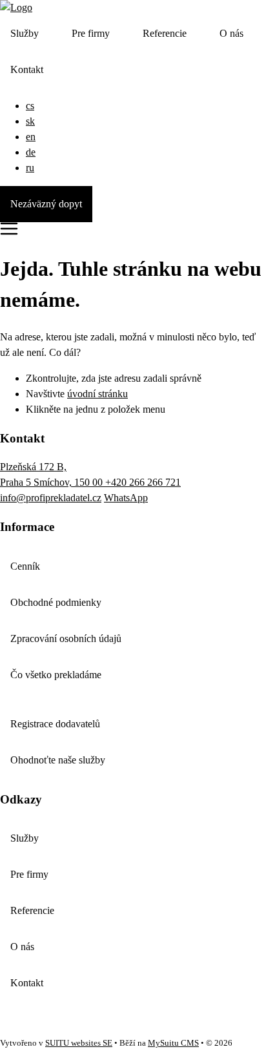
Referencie (165, 33)
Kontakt (26, 69)
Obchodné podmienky (55, 602)
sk (30, 121)
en (31, 136)
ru (30, 167)
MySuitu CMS (173, 1043)
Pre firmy (91, 33)
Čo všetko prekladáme (55, 674)
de (31, 152)
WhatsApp (126, 497)
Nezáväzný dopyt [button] (46, 203)
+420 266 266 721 (143, 482)
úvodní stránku (97, 393)
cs (30, 105)
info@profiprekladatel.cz (50, 497)
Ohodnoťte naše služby (57, 759)
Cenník (25, 566)
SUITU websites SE (78, 1043)
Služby (24, 33)
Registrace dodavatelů (55, 723)
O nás (231, 33)
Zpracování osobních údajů (65, 638)
